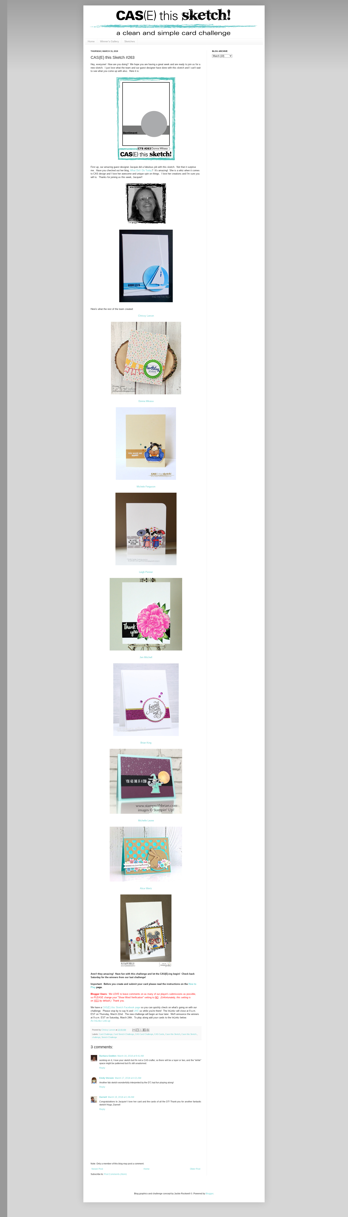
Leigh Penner (146, 572)
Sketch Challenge (109, 1037)
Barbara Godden (107, 1056)
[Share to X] (141, 1030)
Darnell (103, 1097)
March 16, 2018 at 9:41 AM (130, 1056)
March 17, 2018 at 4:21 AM (128, 1078)
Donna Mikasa (146, 401)
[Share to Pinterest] (148, 1030)
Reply (102, 1068)
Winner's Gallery (109, 41)
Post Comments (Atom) (115, 1174)
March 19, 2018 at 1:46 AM (121, 1097)
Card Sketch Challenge (124, 1034)
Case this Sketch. (189, 1034)
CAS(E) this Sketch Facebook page (121, 1007)
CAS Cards (159, 1034)
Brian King (145, 742)
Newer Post (97, 1169)
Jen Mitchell (146, 657)
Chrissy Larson (146, 315)
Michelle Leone (146, 820)
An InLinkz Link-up (100, 1020)
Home (91, 41)
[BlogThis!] (137, 1030)
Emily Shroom (106, 1078)
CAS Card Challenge (144, 1034)
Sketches (129, 41)
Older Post (195, 1169)
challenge (96, 1037)
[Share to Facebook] (144, 1030)
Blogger (209, 1193)
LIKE (136, 1010)
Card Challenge (106, 1034)
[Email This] (134, 1030)
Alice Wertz (146, 888)
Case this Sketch (172, 1034)
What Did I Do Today (141, 170)
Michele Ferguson (146, 486)
